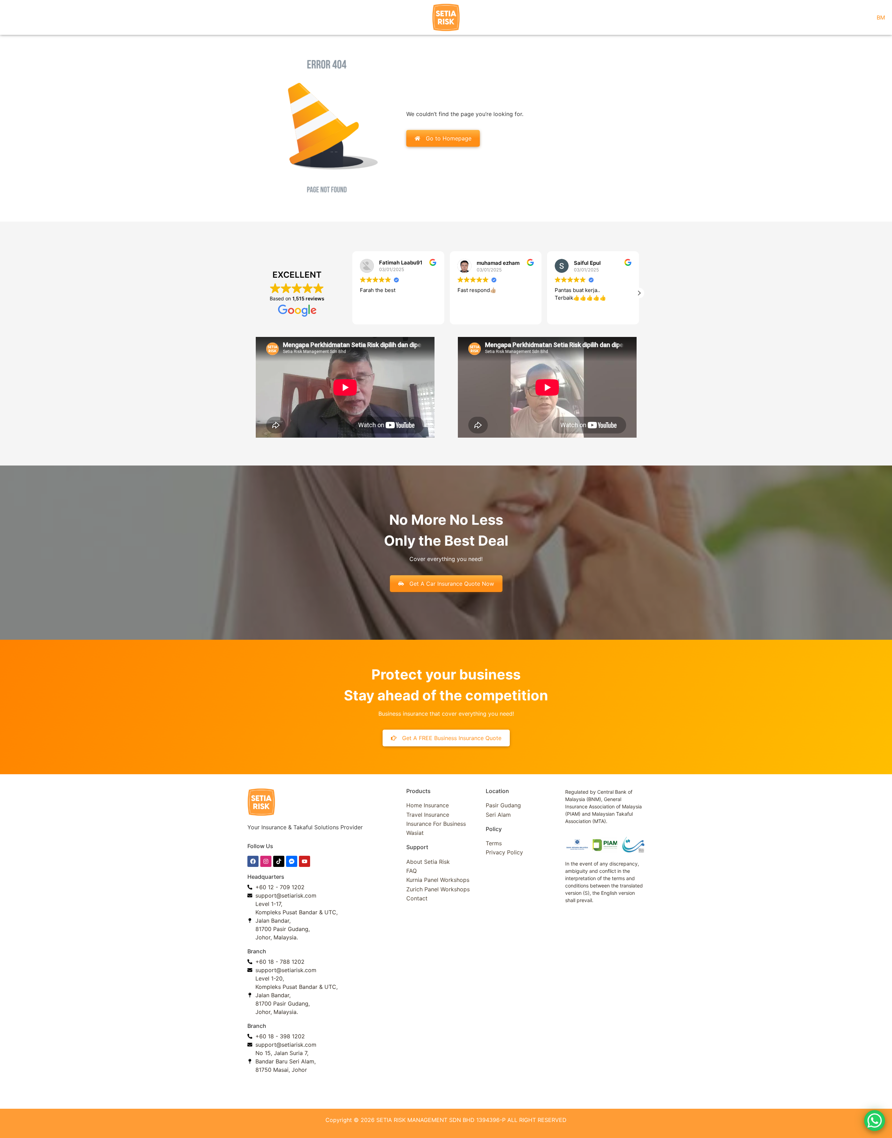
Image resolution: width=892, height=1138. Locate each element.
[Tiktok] (278, 861)
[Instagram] (265, 861)
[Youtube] (304, 861)
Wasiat (415, 832)
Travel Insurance (427, 814)
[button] (352, 293)
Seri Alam (498, 814)
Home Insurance (427, 805)
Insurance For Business (436, 823)
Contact (417, 898)
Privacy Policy (504, 852)
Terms (494, 843)
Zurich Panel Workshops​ (438, 889)
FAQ (411, 870)
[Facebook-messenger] (291, 861)
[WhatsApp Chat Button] (874, 1120)
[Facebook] (253, 861)
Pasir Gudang (503, 805)
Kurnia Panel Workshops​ (437, 879)
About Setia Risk (428, 861)
